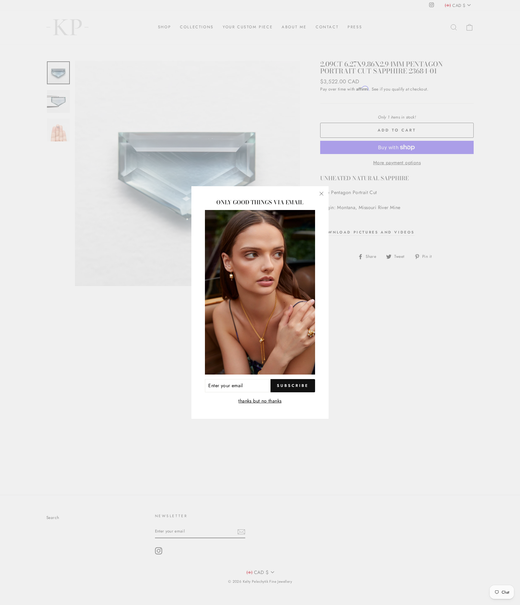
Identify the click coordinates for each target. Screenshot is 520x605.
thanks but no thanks (259, 400)
